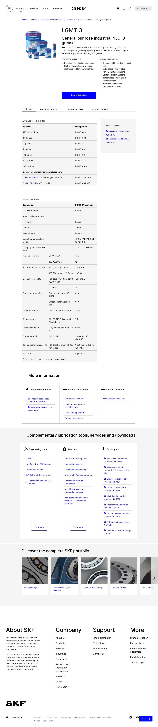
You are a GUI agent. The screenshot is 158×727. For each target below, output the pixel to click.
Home (24, 19)
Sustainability (62, 659)
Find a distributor (79, 95)
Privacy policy (65, 717)
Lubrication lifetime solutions (51, 19)
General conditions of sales (100, 717)
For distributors (138, 657)
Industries (61, 653)
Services (60, 648)
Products (33, 19)
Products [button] (21, 8)
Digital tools (99, 643)
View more (39, 527)
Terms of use (52, 717)
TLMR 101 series (30, 177)
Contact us (98, 653)
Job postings (137, 662)
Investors (60, 676)
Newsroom (61, 687)
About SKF (61, 638)
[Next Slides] (154, 578)
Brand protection (139, 638)
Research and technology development (63, 667)
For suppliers (137, 643)
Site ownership (80, 717)
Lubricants (71, 19)
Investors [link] (57, 8)
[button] (118, 8)
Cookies (36, 721)
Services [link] (34, 8)
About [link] (45, 8)
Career (59, 681)
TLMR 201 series (30, 183)
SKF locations (100, 648)
